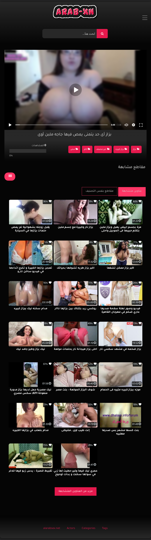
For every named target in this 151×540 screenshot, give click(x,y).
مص (72, 149)
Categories (88, 528)
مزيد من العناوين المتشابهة (76, 491)
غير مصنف (101, 149)
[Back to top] (139, 529)
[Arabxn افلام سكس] (75, 12)
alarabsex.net (51, 528)
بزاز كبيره (119, 149)
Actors (71, 528)
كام (85, 149)
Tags (105, 528)
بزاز (134, 149)
